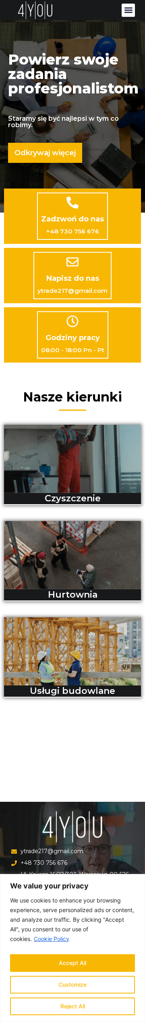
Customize (72, 984)
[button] (128, 10)
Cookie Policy (51, 938)
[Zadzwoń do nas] (72, 203)
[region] (72, 948)
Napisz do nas (72, 278)
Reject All (72, 1006)
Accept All (72, 962)
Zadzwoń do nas (72, 219)
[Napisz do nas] (72, 262)
